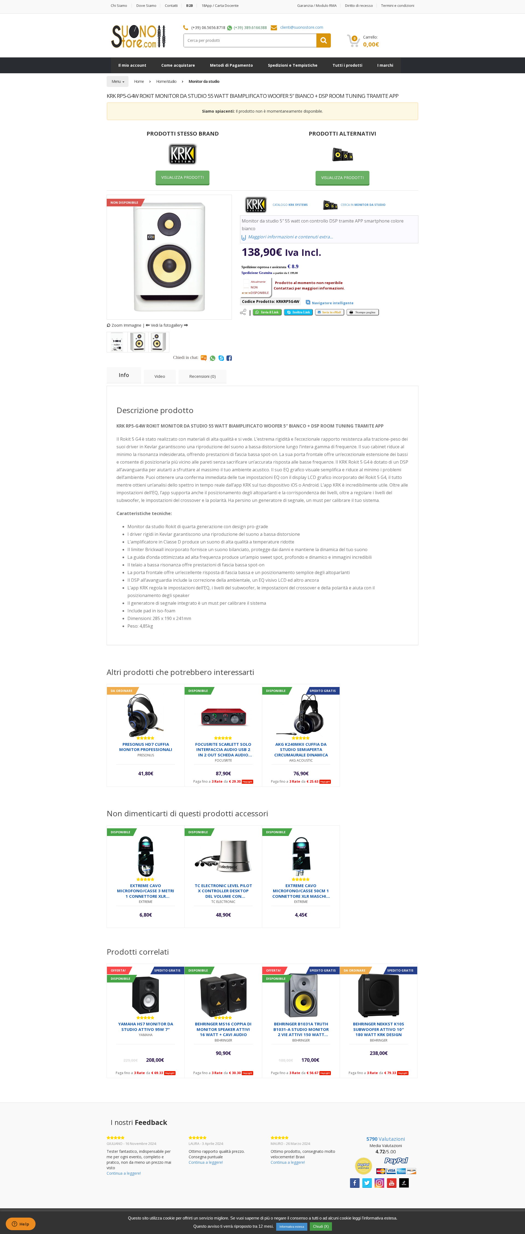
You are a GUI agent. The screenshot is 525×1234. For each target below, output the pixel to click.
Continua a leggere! (124, 1173)
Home (139, 81)
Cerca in (363, 205)
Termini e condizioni (397, 6)
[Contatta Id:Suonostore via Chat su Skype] (221, 357)
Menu (116, 81)
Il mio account (132, 65)
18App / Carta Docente (220, 6)
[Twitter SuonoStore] (367, 1182)
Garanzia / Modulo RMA (317, 6)
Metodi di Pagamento (231, 65)
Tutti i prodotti (347, 65)
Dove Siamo (146, 6)
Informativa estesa (291, 1226)
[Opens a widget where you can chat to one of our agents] (20, 1224)
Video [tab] (159, 376)
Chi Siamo (119, 6)
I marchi (385, 65)
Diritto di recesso (359, 6)
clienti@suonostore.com (301, 27)
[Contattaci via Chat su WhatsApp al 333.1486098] (212, 357)
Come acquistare (178, 65)
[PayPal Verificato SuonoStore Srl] (385, 1165)
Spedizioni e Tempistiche (292, 65)
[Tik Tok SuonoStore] (404, 1182)
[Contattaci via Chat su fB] (229, 357)
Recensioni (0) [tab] (202, 376)
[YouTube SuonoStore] (391, 1182)
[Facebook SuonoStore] (355, 1182)
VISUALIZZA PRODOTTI (182, 177)
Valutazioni (385, 1139)
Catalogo (290, 205)
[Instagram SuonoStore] (379, 1182)
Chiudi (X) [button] (321, 1226)
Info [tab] (124, 375)
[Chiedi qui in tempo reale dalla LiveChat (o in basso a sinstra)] (204, 357)
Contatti (171, 6)
